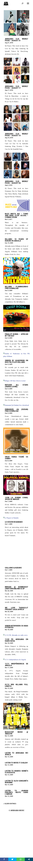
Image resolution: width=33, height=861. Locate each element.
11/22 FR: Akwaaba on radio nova (16, 640)
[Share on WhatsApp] (20, 859)
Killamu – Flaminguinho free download (16, 287)
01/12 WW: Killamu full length (16, 685)
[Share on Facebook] (4, 859)
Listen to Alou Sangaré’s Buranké (16, 781)
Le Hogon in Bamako (14, 522)
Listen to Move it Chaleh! (16, 763)
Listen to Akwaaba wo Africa (16, 753)
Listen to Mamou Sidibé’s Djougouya (16, 771)
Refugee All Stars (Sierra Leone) (16, 385)
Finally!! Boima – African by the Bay (16, 335)
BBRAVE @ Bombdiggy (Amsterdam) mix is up (16, 587)
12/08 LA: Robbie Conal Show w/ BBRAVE (16, 498)
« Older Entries (9, 804)
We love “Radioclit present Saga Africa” (16, 608)
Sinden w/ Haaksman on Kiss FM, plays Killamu (16, 361)
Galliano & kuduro (13, 568)
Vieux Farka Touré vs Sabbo (16, 457)
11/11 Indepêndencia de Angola (16, 664)
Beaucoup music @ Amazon (16, 733)
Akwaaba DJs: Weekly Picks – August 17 (16, 87)
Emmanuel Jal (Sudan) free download (16, 410)
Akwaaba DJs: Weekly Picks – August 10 (16, 134)
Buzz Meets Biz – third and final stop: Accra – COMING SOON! (16, 215)
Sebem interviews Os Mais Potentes (16, 626)
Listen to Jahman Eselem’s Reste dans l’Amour (16, 792)
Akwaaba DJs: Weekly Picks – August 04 (16, 182)
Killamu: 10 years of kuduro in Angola (16, 240)
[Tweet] (12, 859)
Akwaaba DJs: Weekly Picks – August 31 (16, 39)
